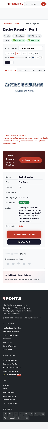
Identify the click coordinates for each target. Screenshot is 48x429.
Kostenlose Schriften (12, 328)
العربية (12, 418)
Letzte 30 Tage (10, 403)
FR (26, 414)
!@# (36, 53)
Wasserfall (42, 70)
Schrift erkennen (10, 360)
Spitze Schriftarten (11, 335)
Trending (7, 339)
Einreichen (7, 350)
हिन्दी (27, 418)
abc (24, 53)
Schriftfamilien (9, 346)
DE (10, 414)
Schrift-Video (9, 400)
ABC (18, 53)
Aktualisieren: (11, 48)
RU (5, 418)
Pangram (10, 53)
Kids (21, 226)
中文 (42, 414)
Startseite (7, 24)
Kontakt (6, 385)
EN (5, 414)
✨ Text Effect (12, 375)
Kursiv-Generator (10, 371)
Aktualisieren (10, 70)
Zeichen (22, 70)
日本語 (20, 418)
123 (30, 53)
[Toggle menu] (3, 4)
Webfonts (7, 342)
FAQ (5, 389)
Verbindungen (9, 396)
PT (36, 414)
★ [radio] (8, 264)
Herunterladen (32, 160)
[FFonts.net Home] (15, 4)
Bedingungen (9, 392)
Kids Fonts (18, 24)
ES (16, 414)
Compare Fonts (10, 364)
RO (21, 414)
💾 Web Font (24, 242)
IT (31, 414)
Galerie (32, 70)
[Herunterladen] (43, 4)
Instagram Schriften (12, 367)
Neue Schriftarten (11, 331)
